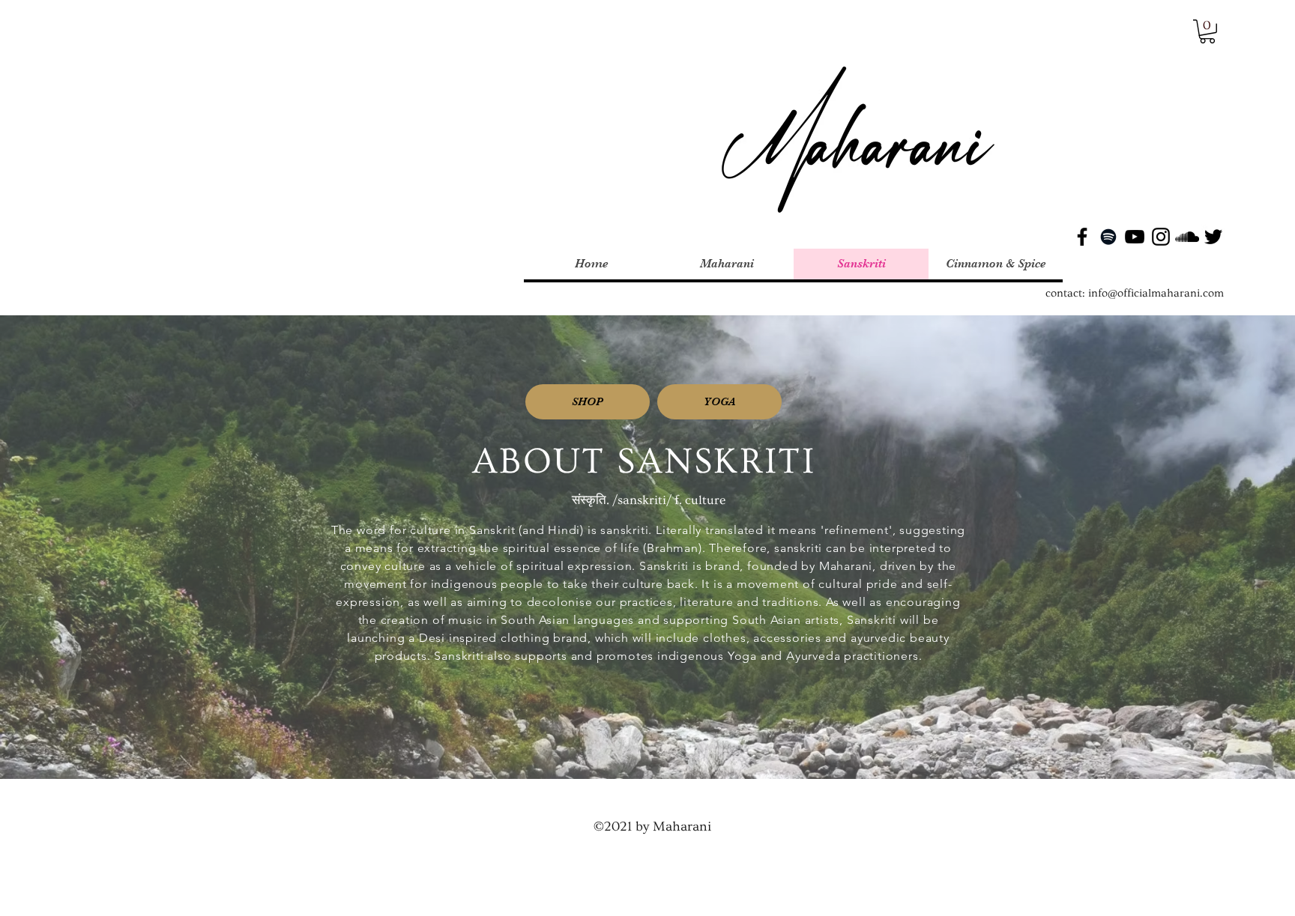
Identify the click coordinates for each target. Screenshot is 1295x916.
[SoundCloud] (1187, 237)
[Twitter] (1213, 237)
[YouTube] (1135, 237)
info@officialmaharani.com (1156, 293)
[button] (1207, 31)
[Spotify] (1108, 237)
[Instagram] (1161, 237)
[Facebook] (1082, 237)
